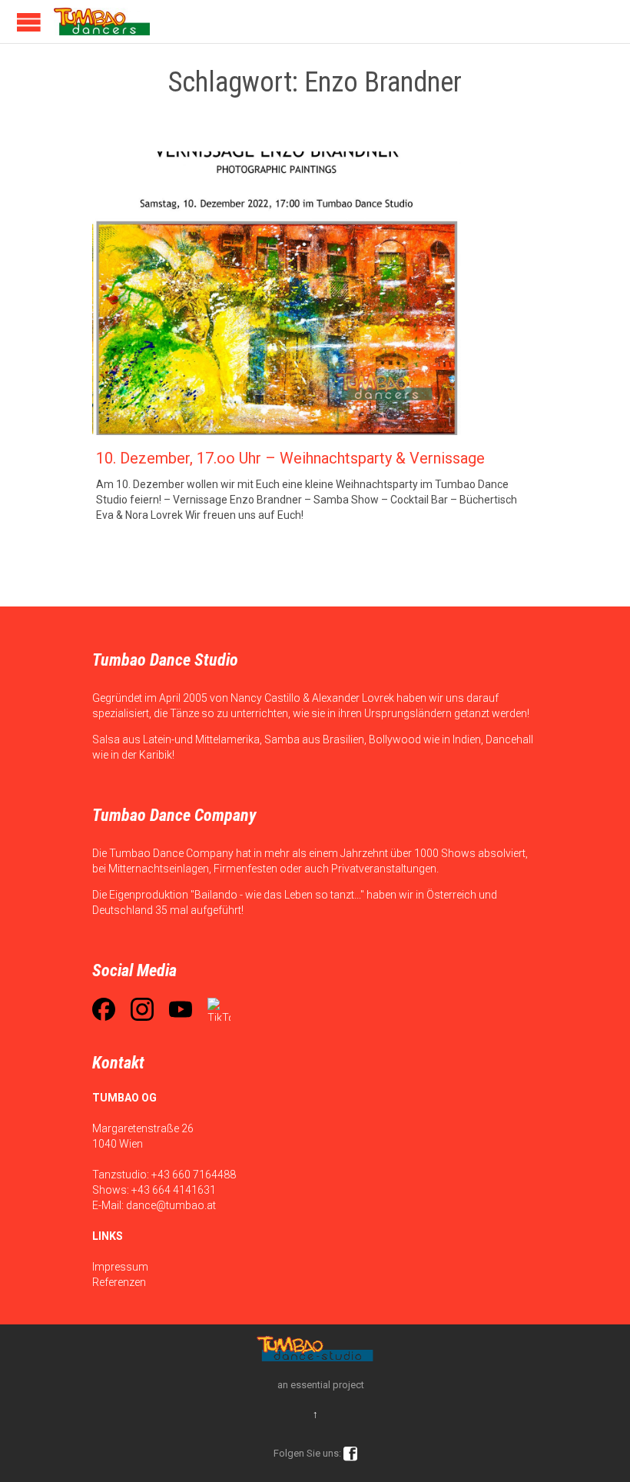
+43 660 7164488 (193, 1174)
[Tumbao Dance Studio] (102, 21)
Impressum (120, 1267)
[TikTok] (218, 1009)
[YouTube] (180, 1009)
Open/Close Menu (29, 21)
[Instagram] (142, 1009)
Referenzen (119, 1282)
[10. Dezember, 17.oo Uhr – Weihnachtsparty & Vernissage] (315, 293)
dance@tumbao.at (171, 1205)
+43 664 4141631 (173, 1190)
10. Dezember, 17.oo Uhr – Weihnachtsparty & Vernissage (290, 458)
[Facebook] (103, 1009)
